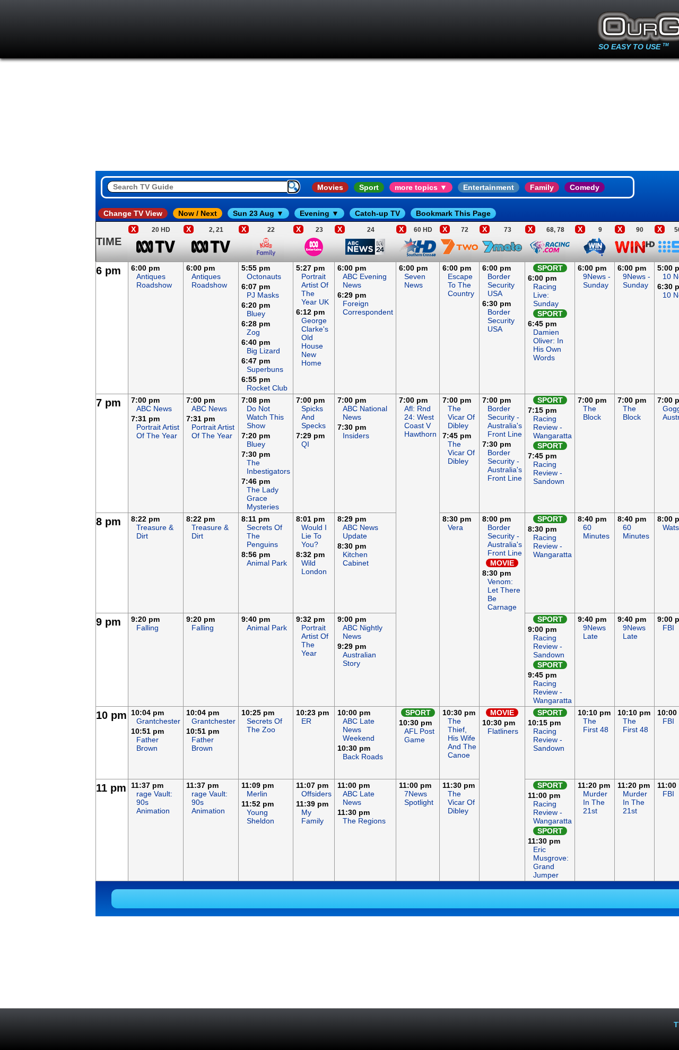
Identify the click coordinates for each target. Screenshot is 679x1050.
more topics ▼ (421, 187)
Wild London (314, 567)
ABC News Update (360, 531)
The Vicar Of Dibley (461, 417)
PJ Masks (263, 295)
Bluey (256, 313)
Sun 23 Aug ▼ (258, 213)
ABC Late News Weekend (359, 729)
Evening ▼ (319, 213)
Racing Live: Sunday (546, 295)
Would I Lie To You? (314, 536)
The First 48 (595, 725)
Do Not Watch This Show (265, 417)
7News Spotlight (418, 797)
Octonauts (264, 276)
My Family (312, 816)
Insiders (356, 435)
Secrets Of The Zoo (264, 725)
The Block (592, 412)
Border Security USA (501, 285)
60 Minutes (596, 531)
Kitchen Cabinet (356, 558)
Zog (253, 332)
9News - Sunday (597, 280)
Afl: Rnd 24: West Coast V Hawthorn (420, 421)
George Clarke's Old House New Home (314, 341)
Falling (147, 627)
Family (542, 187)
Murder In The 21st (595, 802)
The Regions (364, 821)
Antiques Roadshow (154, 280)
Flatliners (503, 731)
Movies (330, 187)
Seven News (414, 280)
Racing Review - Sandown (548, 472)
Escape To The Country (461, 285)
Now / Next (197, 213)
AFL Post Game (419, 735)
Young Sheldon (260, 816)
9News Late (594, 631)
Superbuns (265, 369)
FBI (668, 627)
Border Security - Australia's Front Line (505, 421)
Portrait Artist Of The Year (157, 431)
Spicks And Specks (313, 417)
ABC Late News (359, 797)
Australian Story (359, 658)
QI (305, 444)
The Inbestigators (268, 466)
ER (306, 721)
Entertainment (488, 187)
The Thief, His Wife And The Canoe (462, 738)
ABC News (154, 408)
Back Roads (363, 756)
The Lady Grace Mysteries (263, 498)
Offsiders (316, 793)
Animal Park (267, 563)
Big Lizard (263, 350)
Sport (369, 187)
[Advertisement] (47, 421)
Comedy (584, 187)
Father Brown (147, 743)
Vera (455, 527)
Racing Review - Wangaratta (552, 427)
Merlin (257, 793)
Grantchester (158, 721)
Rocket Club (267, 388)
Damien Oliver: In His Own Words (548, 345)
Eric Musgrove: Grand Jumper (551, 862)
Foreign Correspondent (368, 307)
